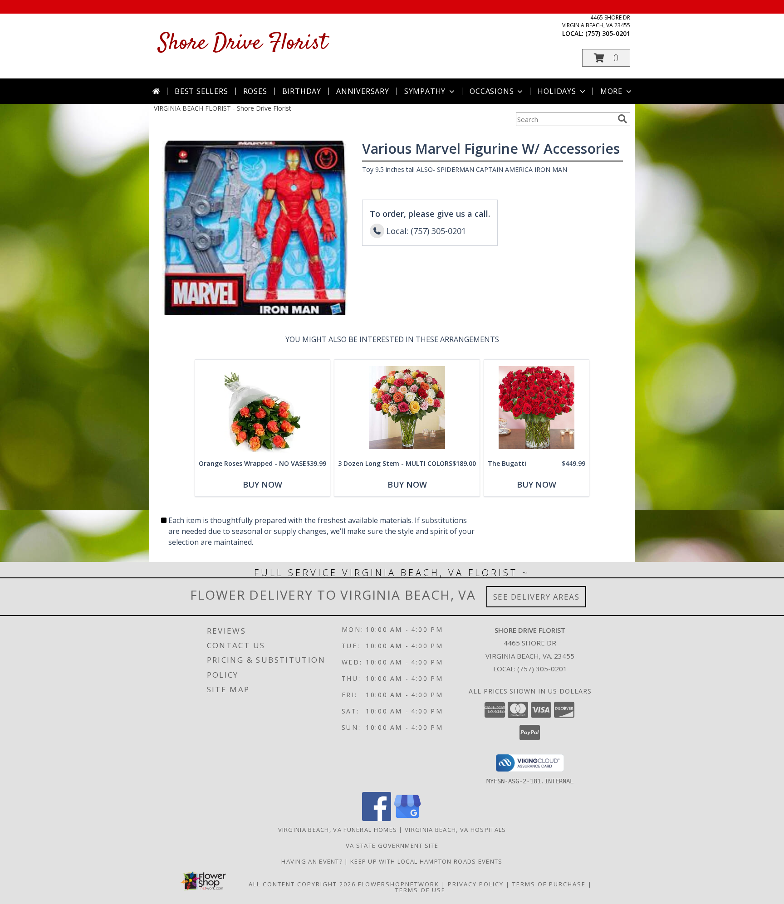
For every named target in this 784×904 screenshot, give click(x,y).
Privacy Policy (476, 884)
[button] (606, 58)
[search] (622, 119)
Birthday (301, 91)
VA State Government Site (392, 845)
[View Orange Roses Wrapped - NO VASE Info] (262, 407)
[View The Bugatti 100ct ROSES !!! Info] (536, 407)
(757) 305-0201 (607, 33)
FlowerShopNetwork (398, 884)
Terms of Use (420, 890)
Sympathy (425, 91)
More (611, 91)
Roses (255, 91)
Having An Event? (312, 861)
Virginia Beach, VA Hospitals (455, 830)
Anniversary (362, 91)
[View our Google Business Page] (407, 818)
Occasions (492, 91)
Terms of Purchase (549, 884)
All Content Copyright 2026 (302, 884)
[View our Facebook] (376, 818)
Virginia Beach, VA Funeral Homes (337, 830)
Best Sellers (201, 91)
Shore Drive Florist (242, 43)
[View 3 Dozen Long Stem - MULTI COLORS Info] (407, 407)
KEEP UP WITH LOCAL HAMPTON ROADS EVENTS (426, 861)
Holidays (557, 91)
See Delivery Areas (536, 596)
